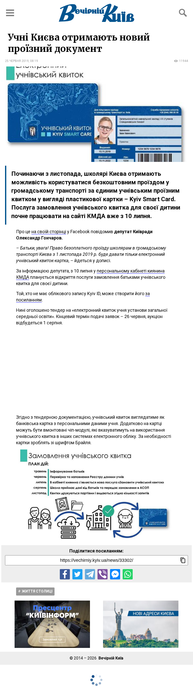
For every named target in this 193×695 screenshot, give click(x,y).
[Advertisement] (96, 370)
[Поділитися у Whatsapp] (128, 574)
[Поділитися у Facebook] (65, 574)
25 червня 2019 (17, 61)
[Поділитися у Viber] (103, 574)
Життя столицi (37, 591)
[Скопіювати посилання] (183, 560)
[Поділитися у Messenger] (115, 574)
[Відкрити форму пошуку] (183, 13)
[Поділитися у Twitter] (77, 574)
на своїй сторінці (48, 231)
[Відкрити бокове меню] (10, 13)
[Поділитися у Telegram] (90, 574)
